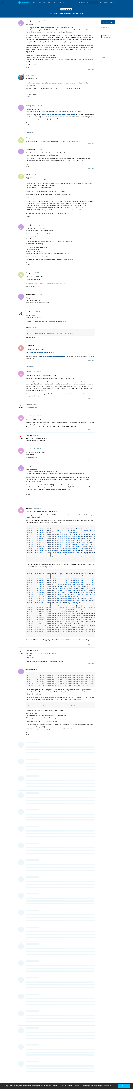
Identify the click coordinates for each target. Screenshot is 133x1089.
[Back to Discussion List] (2, 2)
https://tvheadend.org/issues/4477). (37, 30)
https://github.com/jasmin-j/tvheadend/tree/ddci (42, 57)
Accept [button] (124, 1085)
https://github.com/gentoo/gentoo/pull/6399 (40, 353)
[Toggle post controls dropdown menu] (93, 69)
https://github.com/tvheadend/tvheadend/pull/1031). (59, 115)
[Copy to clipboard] (93, 331)
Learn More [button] (108, 1085)
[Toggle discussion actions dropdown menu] (113, 22)
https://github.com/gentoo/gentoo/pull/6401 (52, 356)
